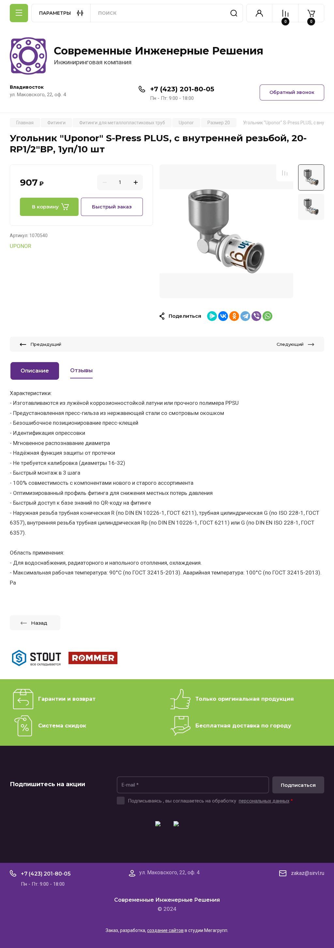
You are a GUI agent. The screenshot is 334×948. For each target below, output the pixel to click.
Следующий (290, 344)
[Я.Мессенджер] (212, 316)
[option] (226, 231)
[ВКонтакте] (223, 316)
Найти (234, 13)
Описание (35, 371)
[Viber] (256, 316)
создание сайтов (165, 930)
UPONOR (20, 246)
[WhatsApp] (267, 316)
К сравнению (284, 172)
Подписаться (298, 785)
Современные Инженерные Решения (158, 50)
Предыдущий (45, 344)
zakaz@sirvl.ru (307, 873)
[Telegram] (245, 316)
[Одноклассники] (234, 316)
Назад (39, 623)
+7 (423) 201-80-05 (182, 89)
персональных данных (264, 801)
